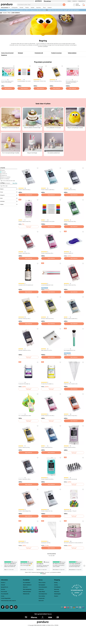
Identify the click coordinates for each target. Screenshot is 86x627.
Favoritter (3, 589)
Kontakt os (75, 1)
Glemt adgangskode (27, 589)
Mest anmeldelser (5, 178)
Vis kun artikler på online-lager (9, 180)
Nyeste (3, 170)
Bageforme (4, 55)
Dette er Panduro (42, 582)
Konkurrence (41, 589)
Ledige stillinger (42, 591)
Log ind (77, 4)
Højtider (5, 12)
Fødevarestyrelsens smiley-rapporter (8, 600)
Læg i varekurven (8, 88)
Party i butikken (42, 596)
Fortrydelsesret (57, 587)
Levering (56, 584)
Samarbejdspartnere (43, 593)
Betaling (56, 582)
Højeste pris (4, 175)
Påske (9, 12)
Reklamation (56, 591)
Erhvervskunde (4, 591)
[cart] (83, 4)
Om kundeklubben (26, 582)
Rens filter (15, 183)
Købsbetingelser (57, 593)
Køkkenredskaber (72, 53)
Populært (4, 172)
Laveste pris (4, 173)
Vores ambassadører (43, 587)
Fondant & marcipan (56, 53)
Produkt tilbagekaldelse (6, 598)
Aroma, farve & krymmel (7, 53)
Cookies (2, 596)
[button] (5, 7)
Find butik (3, 584)
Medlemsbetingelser (27, 591)
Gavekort (56, 596)
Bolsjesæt (20, 53)
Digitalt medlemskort (27, 584)
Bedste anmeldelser (6, 177)
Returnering (56, 589)
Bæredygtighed (42, 584)
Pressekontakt (41, 598)
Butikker (69, 1)
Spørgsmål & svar (82, 1)
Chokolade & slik (39, 53)
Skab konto (78, 5)
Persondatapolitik (4, 593)
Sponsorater (41, 600)
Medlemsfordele (26, 593)
